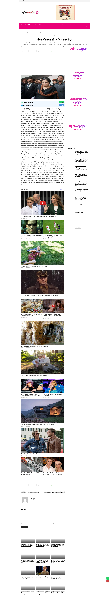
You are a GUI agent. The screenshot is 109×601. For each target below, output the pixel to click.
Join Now (62, 102)
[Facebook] (83, 1)
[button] (86, 26)
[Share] (107, 581)
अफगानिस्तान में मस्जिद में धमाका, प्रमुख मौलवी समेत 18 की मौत (54, 492)
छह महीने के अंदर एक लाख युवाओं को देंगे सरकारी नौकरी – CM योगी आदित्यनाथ (43, 576)
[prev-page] (21, 597)
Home (22, 32)
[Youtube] (87, 1)
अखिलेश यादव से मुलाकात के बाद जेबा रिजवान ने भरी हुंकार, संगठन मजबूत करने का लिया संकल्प (27, 577)
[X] (86, 1)
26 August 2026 (78, 52)
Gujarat (27, 32)
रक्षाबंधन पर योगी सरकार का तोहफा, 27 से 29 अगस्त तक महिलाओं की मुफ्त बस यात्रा (27, 561)
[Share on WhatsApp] (107, 578)
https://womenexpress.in (35, 499)
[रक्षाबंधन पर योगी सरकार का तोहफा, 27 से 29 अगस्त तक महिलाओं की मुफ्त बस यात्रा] (28, 554)
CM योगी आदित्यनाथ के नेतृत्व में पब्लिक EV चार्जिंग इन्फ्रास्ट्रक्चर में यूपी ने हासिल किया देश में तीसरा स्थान (42, 561)
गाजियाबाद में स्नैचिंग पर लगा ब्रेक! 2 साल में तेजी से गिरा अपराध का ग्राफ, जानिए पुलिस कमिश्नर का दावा (27, 545)
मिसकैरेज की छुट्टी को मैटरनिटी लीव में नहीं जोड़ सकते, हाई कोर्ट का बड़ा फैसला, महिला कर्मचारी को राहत (42, 545)
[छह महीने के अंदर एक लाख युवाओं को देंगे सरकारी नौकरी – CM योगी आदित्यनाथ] (43, 570)
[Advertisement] (43, 64)
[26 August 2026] (78, 61)
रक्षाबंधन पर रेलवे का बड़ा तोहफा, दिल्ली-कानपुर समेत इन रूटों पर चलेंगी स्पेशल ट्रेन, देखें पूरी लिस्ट (57, 545)
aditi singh (26, 46)
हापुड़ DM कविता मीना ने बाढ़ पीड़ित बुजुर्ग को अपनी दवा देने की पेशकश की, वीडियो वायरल (57, 593)
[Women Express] (30, 12)
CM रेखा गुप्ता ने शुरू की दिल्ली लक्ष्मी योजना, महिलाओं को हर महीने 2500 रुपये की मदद (81, 191)
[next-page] (23, 597)
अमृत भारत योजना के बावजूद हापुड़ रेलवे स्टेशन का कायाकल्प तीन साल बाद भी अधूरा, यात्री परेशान (27, 593)
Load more (78, 227)
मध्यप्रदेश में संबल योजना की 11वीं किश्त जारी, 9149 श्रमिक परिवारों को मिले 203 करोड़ (43, 593)
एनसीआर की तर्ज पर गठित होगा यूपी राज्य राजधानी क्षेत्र (30, 492)
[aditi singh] (22, 47)
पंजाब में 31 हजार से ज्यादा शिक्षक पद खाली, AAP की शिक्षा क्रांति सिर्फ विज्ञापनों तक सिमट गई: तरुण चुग (57, 577)
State (25, 32)
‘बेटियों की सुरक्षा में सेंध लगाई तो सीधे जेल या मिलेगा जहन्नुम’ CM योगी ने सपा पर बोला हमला (58, 561)
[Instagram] (84, 1)
